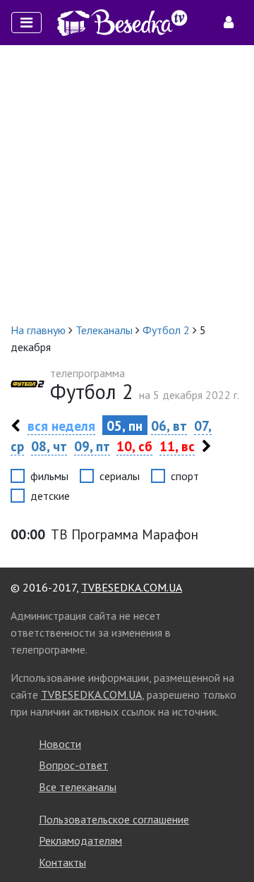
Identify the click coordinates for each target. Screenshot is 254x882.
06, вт (169, 425)
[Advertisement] (127, 183)
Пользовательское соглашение (114, 819)
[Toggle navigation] (26, 22)
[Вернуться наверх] (229, 840)
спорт (185, 476)
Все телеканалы (77, 787)
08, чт (49, 446)
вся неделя (61, 425)
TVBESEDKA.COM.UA (131, 587)
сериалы (119, 476)
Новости (60, 744)
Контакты (62, 862)
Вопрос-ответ (73, 765)
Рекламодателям (80, 840)
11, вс (177, 446)
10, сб (134, 446)
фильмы (49, 476)
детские (50, 496)
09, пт (92, 446)
